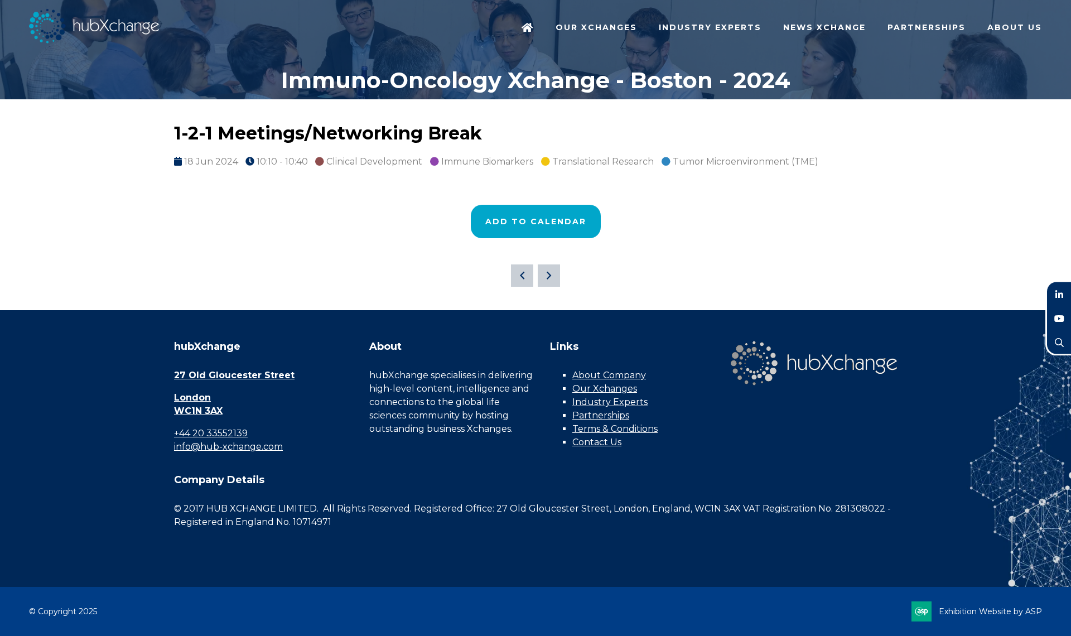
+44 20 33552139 (211, 433)
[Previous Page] (522, 275)
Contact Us (596, 442)
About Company (609, 375)
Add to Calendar (535, 221)
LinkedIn (1059, 294)
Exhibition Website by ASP (990, 611)
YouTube (1059, 318)
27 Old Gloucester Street (234, 375)
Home (528, 28)
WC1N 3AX (198, 411)
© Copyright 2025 (63, 611)
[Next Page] (549, 275)
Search (1059, 342)
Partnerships (600, 415)
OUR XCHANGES (596, 27)
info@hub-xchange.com (228, 446)
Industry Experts (610, 402)
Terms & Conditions (615, 428)
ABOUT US (1014, 27)
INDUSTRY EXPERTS (710, 27)
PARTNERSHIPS (926, 27)
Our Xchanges (604, 388)
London (192, 397)
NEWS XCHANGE (824, 27)
